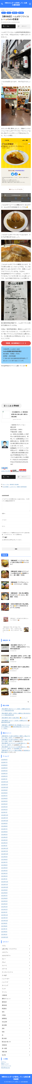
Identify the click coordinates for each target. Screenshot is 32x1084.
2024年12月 (4, 815)
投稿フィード (5, 1064)
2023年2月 (4, 876)
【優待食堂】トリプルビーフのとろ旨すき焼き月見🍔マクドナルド (19, 562)
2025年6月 (4, 798)
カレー (4, 484)
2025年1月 (4, 812)
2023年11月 (4, 851)
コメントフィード (6, 1066)
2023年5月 (4, 868)
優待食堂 (12, 484)
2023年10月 (4, 854)
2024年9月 (4, 823)
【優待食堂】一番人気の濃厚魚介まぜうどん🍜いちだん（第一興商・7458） (19, 595)
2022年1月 (4, 912)
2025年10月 (4, 787)
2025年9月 (4, 790)
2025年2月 (4, 809)
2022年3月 (4, 906)
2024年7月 (4, 829)
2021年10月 (4, 920)
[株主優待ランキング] (14, 471)
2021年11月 (4, 918)
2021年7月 (4, 929)
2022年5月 (4, 901)
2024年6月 (4, 832)
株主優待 (17, 484)
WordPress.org (5, 1067)
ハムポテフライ (12, 486)
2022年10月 (4, 887)
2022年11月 (4, 884)
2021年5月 (4, 934)
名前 (3, 513)
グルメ (7, 484)
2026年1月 (4, 779)
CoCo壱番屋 (5, 486)
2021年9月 (4, 923)
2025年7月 (4, 795)
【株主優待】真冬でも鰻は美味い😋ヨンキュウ (14, 718)
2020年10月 (4, 937)
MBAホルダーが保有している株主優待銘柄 (16, 4)
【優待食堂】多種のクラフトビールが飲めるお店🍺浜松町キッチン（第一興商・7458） (19, 573)
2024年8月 (4, 826)
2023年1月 (4, 879)
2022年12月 (4, 881)
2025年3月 (4, 807)
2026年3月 (4, 773)
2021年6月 (4, 931)
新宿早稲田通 (23, 486)
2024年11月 (4, 818)
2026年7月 (4, 762)
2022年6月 (4, 898)
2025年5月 (4, 801)
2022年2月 (4, 909)
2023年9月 (4, 857)
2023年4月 (4, 870)
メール (4, 519)
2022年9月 (4, 890)
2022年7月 (4, 895)
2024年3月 (4, 840)
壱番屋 (18, 486)
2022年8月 (4, 893)
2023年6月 (4, 865)
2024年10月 (4, 820)
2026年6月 (4, 765)
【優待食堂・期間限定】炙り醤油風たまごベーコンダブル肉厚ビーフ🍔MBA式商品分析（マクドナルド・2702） (15, 726)
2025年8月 (4, 793)
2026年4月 (4, 770)
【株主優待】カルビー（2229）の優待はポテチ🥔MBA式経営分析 (15, 721)
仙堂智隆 (16, 748)
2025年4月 (4, 804)
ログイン (3, 1062)
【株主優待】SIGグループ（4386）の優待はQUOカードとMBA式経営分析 (20, 646)
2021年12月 (4, 915)
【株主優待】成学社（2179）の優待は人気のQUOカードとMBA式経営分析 (20, 657)
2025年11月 (4, 784)
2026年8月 (4, 759)
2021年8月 (4, 926)
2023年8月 (4, 859)
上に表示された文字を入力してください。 (12, 539)
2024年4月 (4, 837)
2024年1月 (4, 845)
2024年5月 (4, 834)
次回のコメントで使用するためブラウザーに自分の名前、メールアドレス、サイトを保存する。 (15, 533)
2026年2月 (4, 776)
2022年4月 (4, 904)
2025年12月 (4, 782)
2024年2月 (4, 843)
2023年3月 (4, 873)
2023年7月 (4, 862)
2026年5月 (4, 768)
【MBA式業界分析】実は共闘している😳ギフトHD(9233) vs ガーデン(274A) (19, 605)
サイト (3, 526)
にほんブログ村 (5, 471)
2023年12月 (4, 848)
